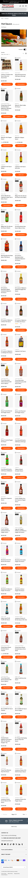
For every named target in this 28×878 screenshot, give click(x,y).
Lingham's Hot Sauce (20, 351)
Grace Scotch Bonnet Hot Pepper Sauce (6, 411)
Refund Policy (10, 873)
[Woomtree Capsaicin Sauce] (7, 489)
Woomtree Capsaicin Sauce (6, 499)
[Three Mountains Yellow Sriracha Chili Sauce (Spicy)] (7, 371)
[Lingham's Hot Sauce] (21, 342)
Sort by (2, 52)
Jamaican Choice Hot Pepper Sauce (20, 800)
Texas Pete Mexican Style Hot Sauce (6, 770)
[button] (23, 5)
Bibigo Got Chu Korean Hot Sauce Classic (7, 227)
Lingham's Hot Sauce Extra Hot (20, 167)
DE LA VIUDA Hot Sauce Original (7, 709)
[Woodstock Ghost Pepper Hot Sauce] (21, 580)
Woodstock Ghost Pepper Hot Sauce (19, 589)
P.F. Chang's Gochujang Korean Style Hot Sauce (21, 739)
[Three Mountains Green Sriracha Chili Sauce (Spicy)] (7, 669)
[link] (5, 814)
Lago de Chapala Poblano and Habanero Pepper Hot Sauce (21, 530)
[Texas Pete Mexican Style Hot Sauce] (7, 761)
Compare (21, 49)
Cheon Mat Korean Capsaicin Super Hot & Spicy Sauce (7, 197)
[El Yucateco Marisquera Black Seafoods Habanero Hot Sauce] (7, 278)
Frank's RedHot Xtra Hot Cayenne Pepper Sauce (20, 500)
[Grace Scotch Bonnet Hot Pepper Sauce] (7, 401)
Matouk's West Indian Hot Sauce (20, 106)
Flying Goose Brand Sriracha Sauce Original (6, 649)
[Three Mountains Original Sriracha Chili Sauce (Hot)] (21, 371)
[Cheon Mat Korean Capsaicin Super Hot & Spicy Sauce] (7, 186)
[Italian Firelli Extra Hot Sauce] (21, 669)
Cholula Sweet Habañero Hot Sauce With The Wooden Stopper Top (6, 740)
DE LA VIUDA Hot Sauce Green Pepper (21, 709)
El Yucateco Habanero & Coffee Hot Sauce (20, 320)
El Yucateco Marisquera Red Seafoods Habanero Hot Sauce (20, 258)
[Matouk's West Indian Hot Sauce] (21, 96)
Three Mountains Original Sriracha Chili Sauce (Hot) (20, 382)
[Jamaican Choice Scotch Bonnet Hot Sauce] (7, 790)
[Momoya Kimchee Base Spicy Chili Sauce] (7, 246)
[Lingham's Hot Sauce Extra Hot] (21, 157)
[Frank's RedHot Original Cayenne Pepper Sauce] (7, 520)
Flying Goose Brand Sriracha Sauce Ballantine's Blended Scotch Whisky (6, 108)
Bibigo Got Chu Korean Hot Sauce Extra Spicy (21, 196)
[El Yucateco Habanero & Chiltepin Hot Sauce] (7, 342)
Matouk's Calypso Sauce (19, 138)
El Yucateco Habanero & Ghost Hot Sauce (6, 320)
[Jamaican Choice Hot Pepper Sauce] (21, 790)
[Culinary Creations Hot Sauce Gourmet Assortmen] (7, 65)
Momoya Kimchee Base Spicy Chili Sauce (7, 256)
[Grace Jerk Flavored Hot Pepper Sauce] (21, 402)
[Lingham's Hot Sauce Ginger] (7, 157)
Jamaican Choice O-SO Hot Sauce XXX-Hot (21, 619)
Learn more (20, 1)
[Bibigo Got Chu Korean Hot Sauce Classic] (7, 217)
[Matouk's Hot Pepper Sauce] (7, 128)
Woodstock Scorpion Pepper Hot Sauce (20, 560)
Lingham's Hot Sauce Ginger (6, 167)
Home (2, 18)
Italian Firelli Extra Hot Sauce (20, 678)
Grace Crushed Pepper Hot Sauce (7, 440)
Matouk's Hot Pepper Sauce (6, 138)
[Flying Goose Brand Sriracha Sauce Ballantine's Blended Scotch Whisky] (7, 96)
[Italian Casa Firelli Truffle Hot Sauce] (7, 609)
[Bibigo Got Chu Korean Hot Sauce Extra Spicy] (21, 186)
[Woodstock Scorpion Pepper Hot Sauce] (21, 550)
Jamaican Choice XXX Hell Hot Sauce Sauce (20, 770)
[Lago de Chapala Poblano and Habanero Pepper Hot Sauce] (21, 520)
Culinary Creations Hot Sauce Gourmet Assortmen (7, 76)
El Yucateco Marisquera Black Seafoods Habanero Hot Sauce (6, 290)
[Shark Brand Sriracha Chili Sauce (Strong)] (21, 65)
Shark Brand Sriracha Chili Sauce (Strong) (20, 75)
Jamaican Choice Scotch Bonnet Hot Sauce (6, 801)
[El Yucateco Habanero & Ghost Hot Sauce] (7, 311)
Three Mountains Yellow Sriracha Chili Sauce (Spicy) (6, 382)
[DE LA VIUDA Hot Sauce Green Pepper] (21, 699)
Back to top (14, 826)
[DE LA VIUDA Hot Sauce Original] (7, 699)
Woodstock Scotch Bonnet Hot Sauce (6, 560)
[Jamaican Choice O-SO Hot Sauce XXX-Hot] (21, 609)
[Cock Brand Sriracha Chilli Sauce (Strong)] (21, 431)
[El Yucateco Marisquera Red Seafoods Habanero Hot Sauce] (21, 246)
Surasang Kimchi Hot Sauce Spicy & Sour (20, 227)
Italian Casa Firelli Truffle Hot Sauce (5, 619)
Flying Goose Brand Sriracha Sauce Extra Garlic (20, 649)
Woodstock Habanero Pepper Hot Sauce (6, 589)
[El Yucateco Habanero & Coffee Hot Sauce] (21, 311)
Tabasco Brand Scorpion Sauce (19, 470)
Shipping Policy (17, 873)
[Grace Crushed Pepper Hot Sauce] (7, 431)
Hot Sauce (6, 18)
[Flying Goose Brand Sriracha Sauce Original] (7, 638)
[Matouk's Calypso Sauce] (21, 128)
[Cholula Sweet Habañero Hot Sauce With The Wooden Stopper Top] (7, 728)
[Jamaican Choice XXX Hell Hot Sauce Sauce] (21, 761)
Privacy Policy (3, 873)
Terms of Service (4, 874)
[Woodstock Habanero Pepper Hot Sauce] (7, 580)
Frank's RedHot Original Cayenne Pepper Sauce (5, 530)
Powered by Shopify (13, 871)
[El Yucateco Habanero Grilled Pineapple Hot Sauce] (21, 278)
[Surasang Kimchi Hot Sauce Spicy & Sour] (21, 217)
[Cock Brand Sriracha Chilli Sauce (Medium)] (7, 460)
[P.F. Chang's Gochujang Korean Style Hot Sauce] (21, 728)
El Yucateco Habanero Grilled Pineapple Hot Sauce (20, 289)
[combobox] (14, 9)
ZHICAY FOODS (7, 871)
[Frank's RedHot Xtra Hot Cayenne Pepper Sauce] (21, 489)
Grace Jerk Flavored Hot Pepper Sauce (20, 411)
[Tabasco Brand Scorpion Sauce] (21, 460)
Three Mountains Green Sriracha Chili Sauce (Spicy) (6, 679)
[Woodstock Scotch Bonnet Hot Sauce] (7, 550)
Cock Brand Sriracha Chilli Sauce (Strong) (20, 440)
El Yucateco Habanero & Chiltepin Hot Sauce (6, 351)
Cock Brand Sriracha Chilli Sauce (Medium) (6, 470)
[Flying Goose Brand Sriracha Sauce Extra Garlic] (21, 638)
